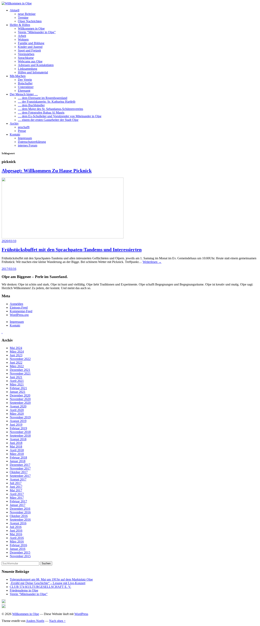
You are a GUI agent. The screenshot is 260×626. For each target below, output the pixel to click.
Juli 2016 (16, 527)
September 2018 (20, 435)
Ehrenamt (24, 90)
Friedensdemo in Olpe (24, 590)
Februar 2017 (18, 501)
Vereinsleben (26, 54)
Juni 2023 (16, 355)
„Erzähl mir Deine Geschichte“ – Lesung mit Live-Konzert (47, 583)
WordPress (81, 614)
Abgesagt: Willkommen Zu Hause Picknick (47, 170)
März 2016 (17, 541)
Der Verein (25, 79)
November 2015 (20, 556)
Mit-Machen (18, 76)
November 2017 (20, 468)
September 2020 (20, 402)
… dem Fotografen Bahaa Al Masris (41, 112)
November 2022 (20, 359)
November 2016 (20, 512)
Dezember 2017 (20, 465)
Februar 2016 (18, 545)
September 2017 (20, 475)
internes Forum (27, 145)
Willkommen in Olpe (31, 28)
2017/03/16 (9, 268)
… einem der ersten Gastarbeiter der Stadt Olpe (48, 120)
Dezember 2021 (20, 370)
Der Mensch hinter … (24, 94)
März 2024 (17, 351)
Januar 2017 (17, 505)
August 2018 (18, 439)
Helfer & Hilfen (20, 25)
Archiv (14, 123)
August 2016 (18, 523)
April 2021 (17, 380)
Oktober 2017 (19, 472)
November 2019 (20, 417)
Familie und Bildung (31, 43)
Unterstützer (26, 87)
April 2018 (17, 450)
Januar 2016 (17, 549)
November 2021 (20, 373)
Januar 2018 (17, 461)
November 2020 (20, 399)
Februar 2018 (18, 457)
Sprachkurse (26, 57)
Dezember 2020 (20, 395)
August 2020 (18, 406)
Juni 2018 (16, 443)
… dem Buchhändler (31, 105)
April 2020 (17, 410)
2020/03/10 (9, 241)
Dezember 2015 (20, 552)
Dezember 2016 (20, 508)
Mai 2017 (16, 490)
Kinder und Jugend (30, 46)
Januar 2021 (17, 391)
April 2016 (17, 538)
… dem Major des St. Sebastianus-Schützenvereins (50, 109)
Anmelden (16, 304)
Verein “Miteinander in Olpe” (37, 32)
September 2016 (20, 519)
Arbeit (22, 36)
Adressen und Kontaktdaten (36, 65)
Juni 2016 (16, 530)
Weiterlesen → (152, 262)
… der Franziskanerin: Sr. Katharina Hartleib (46, 101)
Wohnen (23, 39)
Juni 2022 (16, 362)
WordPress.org (19, 315)
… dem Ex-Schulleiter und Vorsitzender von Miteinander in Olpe (59, 116)
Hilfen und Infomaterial (33, 72)
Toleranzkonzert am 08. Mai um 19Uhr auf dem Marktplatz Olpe (51, 579)
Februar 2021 (18, 388)
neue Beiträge (27, 14)
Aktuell (14, 10)
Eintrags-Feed (19, 307)
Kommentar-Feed (21, 311)
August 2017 (18, 479)
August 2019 (18, 421)
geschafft (23, 127)
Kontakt (15, 134)
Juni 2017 (16, 486)
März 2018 (17, 454)
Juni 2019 (16, 424)
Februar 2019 (18, 428)
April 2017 (17, 494)
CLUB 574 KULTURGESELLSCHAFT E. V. (40, 586)
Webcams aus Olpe (30, 61)
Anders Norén (35, 621)
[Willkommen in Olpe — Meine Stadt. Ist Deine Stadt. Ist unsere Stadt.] (17, 3)
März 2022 (17, 366)
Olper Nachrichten (30, 21)
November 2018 (20, 432)
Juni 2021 (16, 377)
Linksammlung (27, 68)
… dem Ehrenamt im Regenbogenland (42, 98)
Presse (22, 131)
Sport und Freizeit (29, 50)
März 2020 (17, 413)
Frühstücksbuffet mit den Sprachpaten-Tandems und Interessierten (72, 249)
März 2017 (17, 497)
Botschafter (25, 83)
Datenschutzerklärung (32, 141)
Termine (23, 17)
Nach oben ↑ (57, 621)
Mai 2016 (16, 534)
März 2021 (17, 384)
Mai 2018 (16, 446)
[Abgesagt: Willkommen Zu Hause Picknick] (63, 237)
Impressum (25, 138)
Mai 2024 (16, 348)
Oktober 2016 (19, 516)
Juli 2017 (16, 483)
